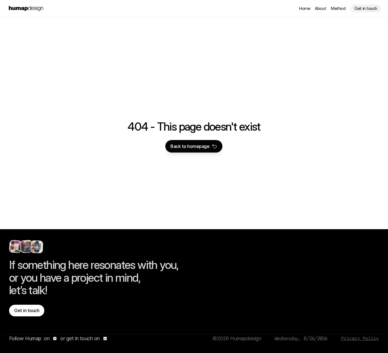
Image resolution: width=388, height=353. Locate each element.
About (320, 8)
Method (338, 8)
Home (304, 8)
